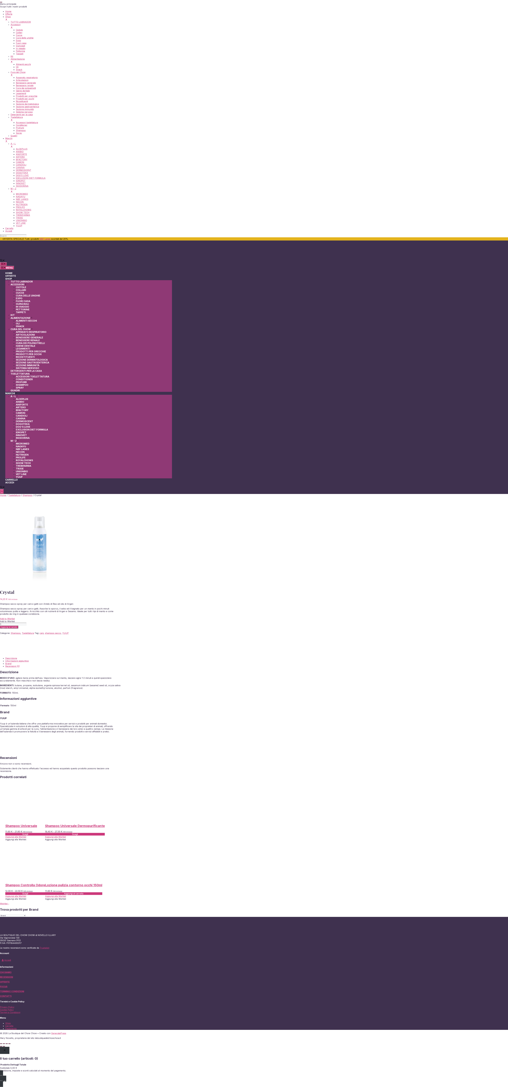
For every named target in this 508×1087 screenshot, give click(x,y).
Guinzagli (22, 304)
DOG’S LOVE (23, 426)
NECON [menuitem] (20, 202)
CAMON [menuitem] (20, 162)
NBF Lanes (45, 239)
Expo (19, 298)
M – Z (14, 440)
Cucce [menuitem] (19, 35)
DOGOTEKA (23, 424)
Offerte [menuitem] (8, 14)
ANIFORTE (22, 404)
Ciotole (21, 287)
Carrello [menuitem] (9, 228)
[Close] (4, 1050)
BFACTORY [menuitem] (21, 159)
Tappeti (21, 312)
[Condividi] (7, 1043)
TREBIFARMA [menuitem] (23, 215)
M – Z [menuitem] (13, 190)
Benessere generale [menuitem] (26, 82)
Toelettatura (20, 373)
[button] (2, 260)
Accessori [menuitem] (16, 26)
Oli (18, 323)
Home (9, 273)
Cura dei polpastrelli (30, 343)
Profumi (21, 382)
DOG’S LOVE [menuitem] (22, 175)
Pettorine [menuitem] (20, 51)
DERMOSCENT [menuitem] (23, 170)
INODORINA (23, 438)
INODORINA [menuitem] (22, 186)
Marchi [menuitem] (8, 139)
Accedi (9, 482)
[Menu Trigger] (1, 2)
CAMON (20, 413)
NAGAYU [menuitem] (20, 196)
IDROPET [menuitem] (20, 180)
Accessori (17, 284)
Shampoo (22, 384)
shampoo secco (53, 633)
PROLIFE (21, 457)
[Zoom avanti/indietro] (1, 1043)
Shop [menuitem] (8, 18)
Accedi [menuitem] (8, 231)
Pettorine (23, 309)
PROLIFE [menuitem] (20, 207)
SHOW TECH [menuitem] (22, 212)
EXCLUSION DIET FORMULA (32, 429)
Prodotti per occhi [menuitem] (25, 98)
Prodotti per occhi (29, 354)
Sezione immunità (27, 365)
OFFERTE (5, 982)
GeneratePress (58, 1033)
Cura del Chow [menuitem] (18, 73)
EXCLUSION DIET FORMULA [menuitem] (31, 178)
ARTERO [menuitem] (20, 157)
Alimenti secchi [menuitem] (23, 64)
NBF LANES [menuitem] (22, 199)
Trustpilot (44, 948)
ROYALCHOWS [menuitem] (23, 209)
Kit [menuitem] (12, 56)
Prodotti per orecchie (31, 351)
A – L (13, 396)
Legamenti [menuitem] (21, 93)
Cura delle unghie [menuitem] (24, 38)
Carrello (11, 479)
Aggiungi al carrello (9, 627)
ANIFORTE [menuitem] (21, 154)
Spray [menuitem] (19, 133)
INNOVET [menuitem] (21, 183)
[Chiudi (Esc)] (9, 1043)
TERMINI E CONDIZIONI (12, 991)
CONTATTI (6, 996)
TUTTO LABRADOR (22, 281)
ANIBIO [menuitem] (20, 151)
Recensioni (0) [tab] (12, 666)
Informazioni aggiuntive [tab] (17, 661)
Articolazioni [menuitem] (22, 80)
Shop (8, 278)
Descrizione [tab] (11, 658)
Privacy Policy (7, 1007)
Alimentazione (20, 318)
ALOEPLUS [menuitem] (21, 149)
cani (42, 633)
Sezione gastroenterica (32, 362)
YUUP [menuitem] (19, 225)
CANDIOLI (21, 415)
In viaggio (22, 306)
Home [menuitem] (8, 11)
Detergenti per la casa (26, 370)
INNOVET (21, 435)
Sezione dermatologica (32, 359)
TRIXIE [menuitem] (19, 217)
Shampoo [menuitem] (21, 130)
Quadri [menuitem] (14, 135)
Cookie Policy (7, 1009)
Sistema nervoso (27, 368)
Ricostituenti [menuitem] (22, 101)
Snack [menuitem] (19, 69)
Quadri (15, 390)
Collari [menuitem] (19, 32)
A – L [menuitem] (13, 145)
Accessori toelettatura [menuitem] (27, 122)
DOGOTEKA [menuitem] (22, 172)
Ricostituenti (25, 357)
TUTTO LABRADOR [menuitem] (21, 22)
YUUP (19, 477)
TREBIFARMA (23, 465)
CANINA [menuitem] (20, 167)
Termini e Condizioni (10, 1012)
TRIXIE (20, 468)
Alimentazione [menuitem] (18, 60)
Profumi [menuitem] (20, 127)
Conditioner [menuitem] (21, 125)
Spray (20, 387)
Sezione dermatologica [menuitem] (27, 104)
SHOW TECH (23, 463)
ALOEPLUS (22, 399)
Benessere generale (29, 337)
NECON (20, 452)
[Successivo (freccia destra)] (4, 1046)
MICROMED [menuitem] (22, 194)
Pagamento (11, 1028)
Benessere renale (28, 340)
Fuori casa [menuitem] (21, 43)
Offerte (10, 275)
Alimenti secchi (26, 320)
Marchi (10, 393)
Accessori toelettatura (32, 376)
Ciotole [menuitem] (19, 30)
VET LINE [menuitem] (21, 223)
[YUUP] (10, 653)
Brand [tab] (8, 663)
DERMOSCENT (24, 421)
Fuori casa (23, 301)
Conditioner (24, 379)
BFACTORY (22, 410)
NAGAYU (21, 446)
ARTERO (21, 407)
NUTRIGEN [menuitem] (22, 204)
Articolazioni (25, 334)
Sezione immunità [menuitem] (25, 109)
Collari (21, 290)
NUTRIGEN (22, 454)
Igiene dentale (25, 345)
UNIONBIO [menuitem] (21, 220)
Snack (20, 326)
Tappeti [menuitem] (19, 53)
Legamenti (23, 348)
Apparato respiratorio (31, 332)
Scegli (25, 834)
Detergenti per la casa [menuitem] (22, 114)
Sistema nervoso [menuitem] (24, 112)
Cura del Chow (21, 329)
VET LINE (21, 474)
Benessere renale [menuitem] (24, 85)
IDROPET (21, 432)
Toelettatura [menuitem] (17, 118)
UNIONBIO (22, 471)
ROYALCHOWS (24, 460)
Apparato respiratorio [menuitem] (27, 77)
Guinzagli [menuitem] (20, 45)
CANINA (20, 418)
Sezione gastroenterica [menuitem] (27, 106)
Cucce (20, 292)
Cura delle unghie (28, 295)
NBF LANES (22, 449)
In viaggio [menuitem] (20, 48)
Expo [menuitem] (18, 40)
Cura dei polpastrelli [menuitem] (26, 88)
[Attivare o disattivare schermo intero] (4, 1043)
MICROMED (22, 443)
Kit (13, 315)
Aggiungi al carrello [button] (73, 893)
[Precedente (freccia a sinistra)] (1, 1046)
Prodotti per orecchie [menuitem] (26, 96)
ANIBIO (20, 401)
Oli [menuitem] (17, 67)
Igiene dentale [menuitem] (23, 90)
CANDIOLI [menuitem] (21, 165)
